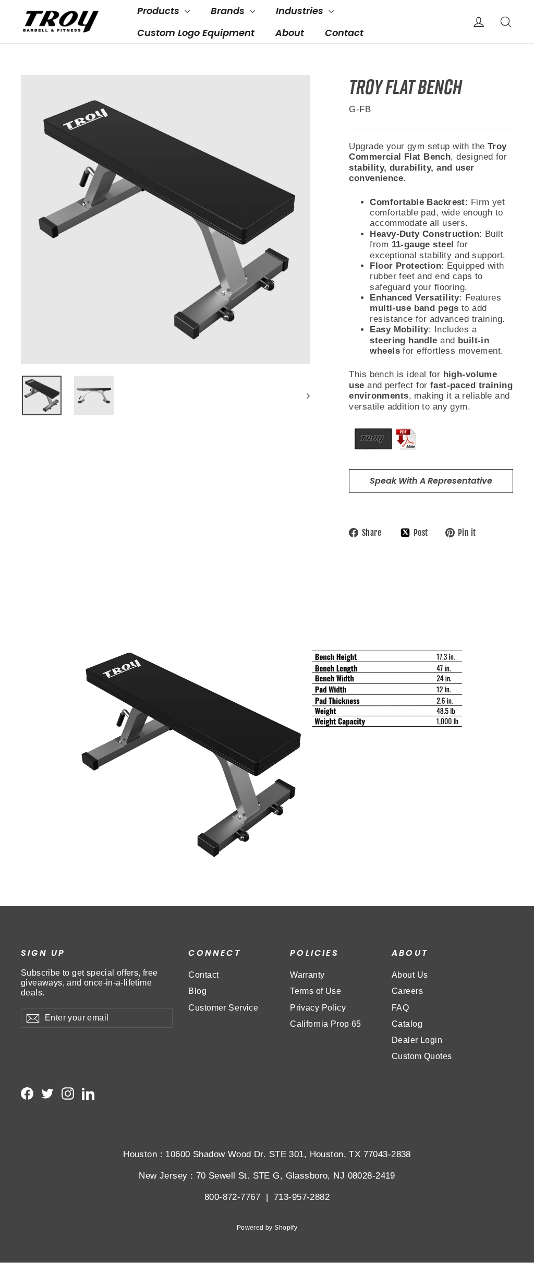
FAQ (400, 1007)
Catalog (407, 1023)
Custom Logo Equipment (195, 32)
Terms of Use (315, 991)
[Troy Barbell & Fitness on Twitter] (47, 1093)
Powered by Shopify (267, 1227)
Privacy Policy (318, 1007)
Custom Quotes (422, 1056)
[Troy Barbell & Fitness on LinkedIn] (88, 1093)
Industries (301, 10)
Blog (197, 991)
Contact (344, 32)
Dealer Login (417, 1040)
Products (159, 10)
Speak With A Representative (431, 481)
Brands (229, 10)
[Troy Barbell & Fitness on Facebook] (27, 1093)
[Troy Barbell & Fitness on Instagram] (68, 1093)
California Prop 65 (325, 1023)
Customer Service (223, 1007)
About (289, 32)
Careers (407, 991)
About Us (410, 974)
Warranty (307, 974)
